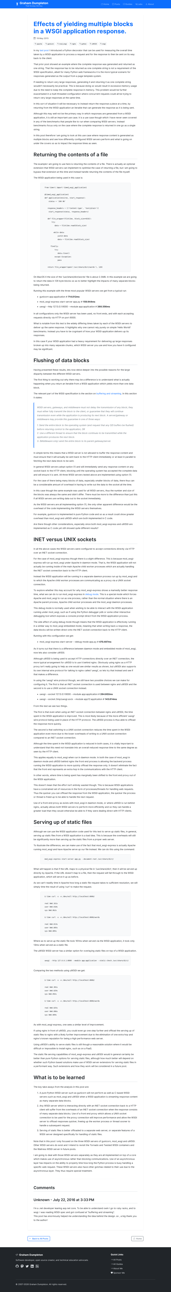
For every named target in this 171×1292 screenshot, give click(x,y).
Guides (129, 4)
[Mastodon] (22, 1266)
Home (106, 4)
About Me (118, 1268)
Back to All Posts (40, 1238)
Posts (117, 4)
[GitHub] (17, 1266)
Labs (140, 4)
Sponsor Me (119, 1273)
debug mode (91, 594)
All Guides (118, 1264)
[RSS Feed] (37, 1266)
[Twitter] (27, 1266)
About (151, 4)
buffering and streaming (108, 393)
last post (44, 50)
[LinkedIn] (32, 1266)
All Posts (117, 1259)
